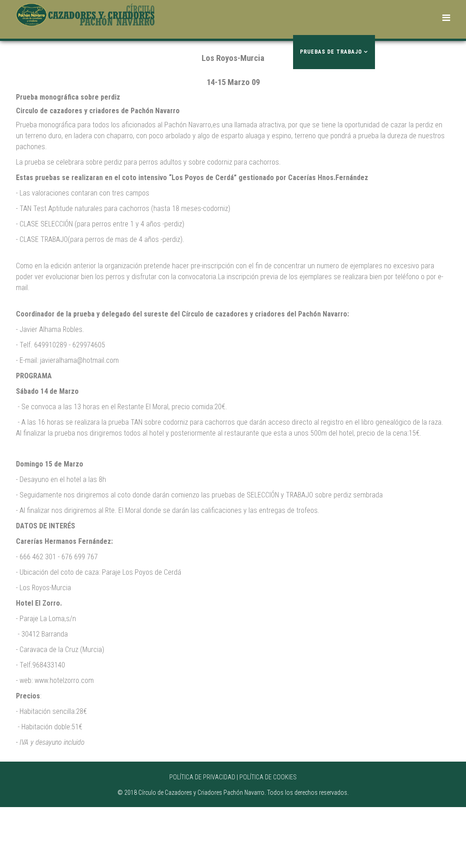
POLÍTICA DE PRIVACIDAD (202, 777)
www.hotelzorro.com (64, 680)
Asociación (263, 52)
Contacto (185, 52)
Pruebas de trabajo (331, 52)
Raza (177, 86)
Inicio (224, 52)
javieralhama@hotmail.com (79, 360)
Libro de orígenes (409, 52)
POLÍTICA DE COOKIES (268, 777)
